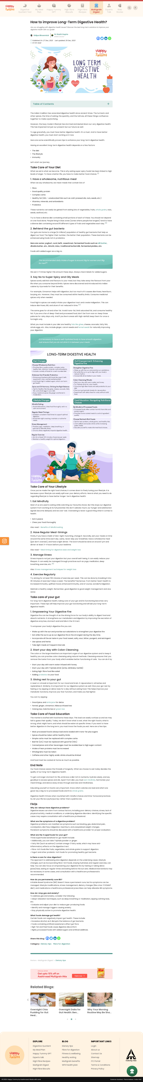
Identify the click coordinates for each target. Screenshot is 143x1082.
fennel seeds (83, 327)
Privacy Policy (97, 1068)
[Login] (135, 8)
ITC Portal (95, 1061)
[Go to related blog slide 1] (67, 1019)
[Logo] (14, 1055)
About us (95, 1049)
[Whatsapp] (109, 38)
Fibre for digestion (71, 1049)
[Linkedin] (105, 38)
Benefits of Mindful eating (52, 527)
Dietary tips (61, 960)
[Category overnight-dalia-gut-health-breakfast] (71, 1000)
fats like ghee (77, 324)
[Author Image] (31, 35)
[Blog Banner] (71, 974)
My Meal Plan (39, 1049)
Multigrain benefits (71, 1061)
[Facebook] (98, 38)
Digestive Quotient (42, 1046)
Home (33, 960)
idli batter (102, 243)
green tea (60, 709)
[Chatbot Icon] (132, 1071)
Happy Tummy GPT (42, 1053)
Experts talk (38, 1057)
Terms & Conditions (100, 1065)
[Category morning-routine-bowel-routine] (100, 1000)
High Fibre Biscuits (41, 1068)
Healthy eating (69, 1057)
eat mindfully (89, 780)
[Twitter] (102, 38)
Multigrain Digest (45, 960)
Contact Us (96, 1053)
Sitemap (95, 1057)
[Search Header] (129, 8)
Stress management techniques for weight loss (55, 569)
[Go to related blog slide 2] (71, 1019)
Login (93, 1046)
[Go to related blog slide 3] (75, 1019)
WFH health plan (70, 1065)
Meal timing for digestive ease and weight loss (61, 549)
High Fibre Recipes (41, 1061)
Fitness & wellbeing (71, 1053)
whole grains (101, 209)
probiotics (43, 674)
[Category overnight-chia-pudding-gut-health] (42, 1000)
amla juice (50, 702)
